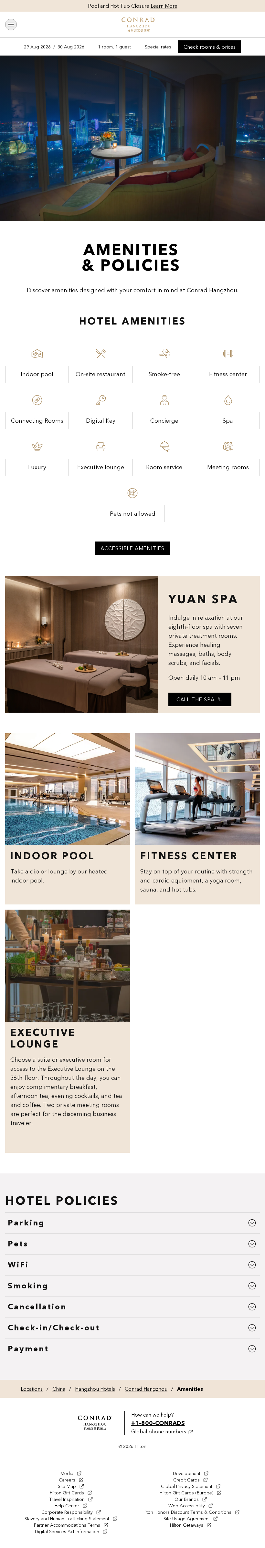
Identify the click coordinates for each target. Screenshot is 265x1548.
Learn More (164, 6)
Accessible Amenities (132, 548)
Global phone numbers (158, 1431)
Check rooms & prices (212, 48)
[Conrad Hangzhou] (138, 24)
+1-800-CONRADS (158, 1423)
